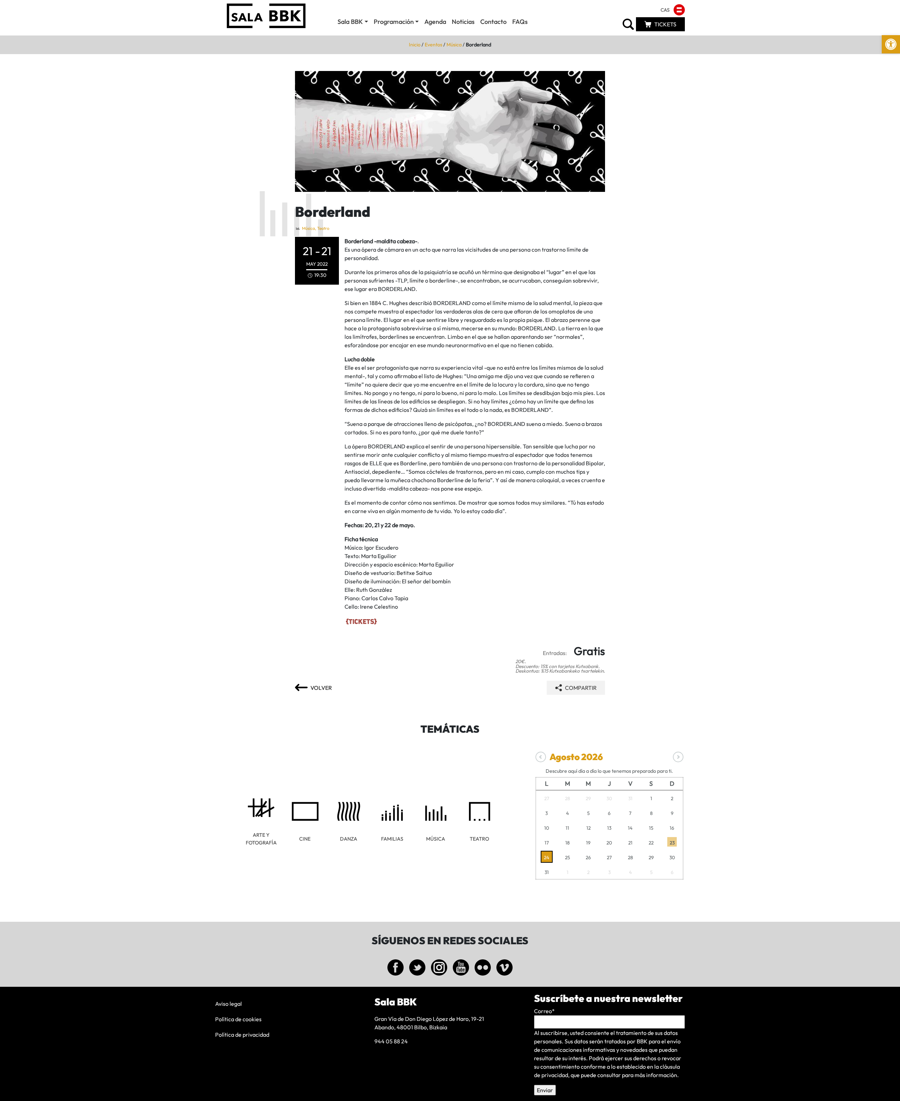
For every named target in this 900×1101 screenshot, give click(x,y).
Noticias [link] (463, 22)
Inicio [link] (414, 44)
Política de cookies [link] (238, 1019)
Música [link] (454, 44)
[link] (891, 44)
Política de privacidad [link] (242, 1034)
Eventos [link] (433, 44)
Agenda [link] (435, 22)
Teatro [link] (323, 228)
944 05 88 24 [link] (391, 1041)
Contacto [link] (493, 22)
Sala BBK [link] (350, 22)
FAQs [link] (520, 22)
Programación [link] (394, 22)
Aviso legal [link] (228, 1003)
